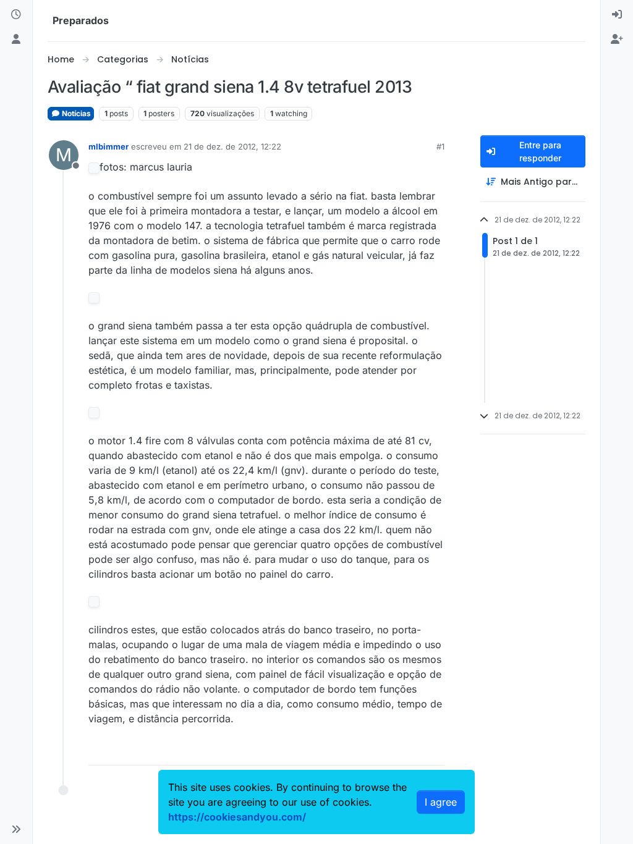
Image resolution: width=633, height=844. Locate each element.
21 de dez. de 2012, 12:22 (232, 146)
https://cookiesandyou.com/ (237, 817)
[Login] (617, 15)
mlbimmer (108, 146)
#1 (440, 146)
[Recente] (16, 15)
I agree (441, 802)
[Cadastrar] (617, 39)
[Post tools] (433, 750)
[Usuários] (16, 39)
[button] (16, 829)
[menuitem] (617, 15)
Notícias (75, 113)
